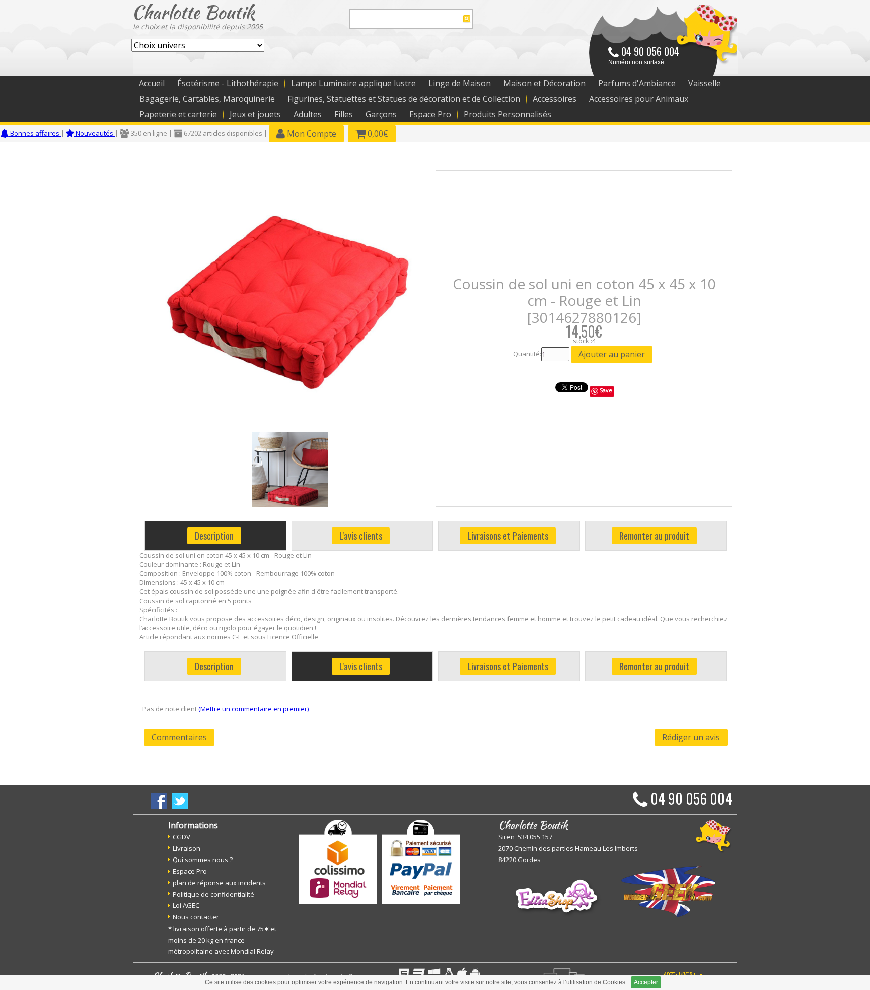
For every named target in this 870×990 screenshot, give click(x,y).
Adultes (308, 114)
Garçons (381, 114)
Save (606, 390)
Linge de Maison (459, 83)
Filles (343, 114)
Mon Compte (310, 133)
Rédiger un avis (691, 737)
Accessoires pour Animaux (638, 98)
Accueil (152, 83)
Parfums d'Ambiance (637, 83)
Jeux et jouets (255, 114)
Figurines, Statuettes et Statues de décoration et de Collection (403, 98)
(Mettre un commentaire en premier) (253, 708)
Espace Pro (430, 114)
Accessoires (554, 98)
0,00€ (377, 133)
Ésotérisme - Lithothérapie (227, 83)
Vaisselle (704, 83)
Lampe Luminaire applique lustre (353, 83)
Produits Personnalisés (507, 114)
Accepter (646, 982)
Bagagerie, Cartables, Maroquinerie (207, 98)
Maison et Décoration (544, 83)
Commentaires (179, 737)
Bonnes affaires (35, 133)
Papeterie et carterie (178, 114)
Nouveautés (94, 133)
